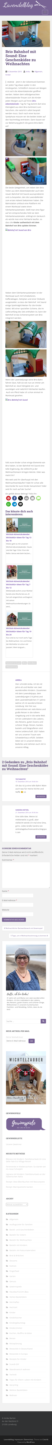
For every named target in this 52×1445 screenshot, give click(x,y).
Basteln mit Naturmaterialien (22, 1250)
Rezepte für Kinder (17, 1359)
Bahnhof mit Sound (13, 663)
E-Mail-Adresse (9, 900)
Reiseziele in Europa (18, 1354)
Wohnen (13, 1395)
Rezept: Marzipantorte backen (19, 1187)
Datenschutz (28, 1439)
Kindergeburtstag (17, 1323)
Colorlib (45, 1439)
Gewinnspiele (15, 1286)
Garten (12, 1276)
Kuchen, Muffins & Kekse (20, 1333)
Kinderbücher (15, 1317)
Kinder (8, 75)
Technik (12, 1374)
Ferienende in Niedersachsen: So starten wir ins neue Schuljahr (26, 1167)
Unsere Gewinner (14, 1144)
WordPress (31, 1442)
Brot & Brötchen (16, 1255)
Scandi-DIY (14, 1364)
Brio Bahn (32, 663)
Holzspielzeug (11, 667)
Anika (28, 71)
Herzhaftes (14, 1302)
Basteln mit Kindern (18, 1245)
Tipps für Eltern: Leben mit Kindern (25, 1380)
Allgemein (38, 71)
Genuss (12, 1281)
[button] (8, 498)
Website (5, 910)
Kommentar (8, 860)
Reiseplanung (15, 1343)
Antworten (41, 796)
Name (5, 891)
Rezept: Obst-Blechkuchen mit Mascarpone (25, 1181)
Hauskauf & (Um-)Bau (19, 1292)
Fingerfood (14, 1271)
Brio (24, 663)
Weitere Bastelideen (18, 1390)
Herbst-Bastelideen (18, 1297)
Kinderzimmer (15, 1328)
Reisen (12, 1338)
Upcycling (13, 1385)
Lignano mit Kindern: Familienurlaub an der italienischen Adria (25, 1175)
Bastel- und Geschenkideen (21, 1229)
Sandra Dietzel (22, 810)
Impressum (19, 1439)
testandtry (20, 779)
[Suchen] (43, 1021)
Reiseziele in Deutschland (21, 1348)
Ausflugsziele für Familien (21, 1224)
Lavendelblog (9, 1439)
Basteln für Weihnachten (20, 1240)
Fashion (12, 1266)
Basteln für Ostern (17, 1235)
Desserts (13, 1260)
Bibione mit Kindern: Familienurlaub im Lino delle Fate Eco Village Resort (26, 1160)
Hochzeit (13, 1307)
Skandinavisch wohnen (19, 1369)
